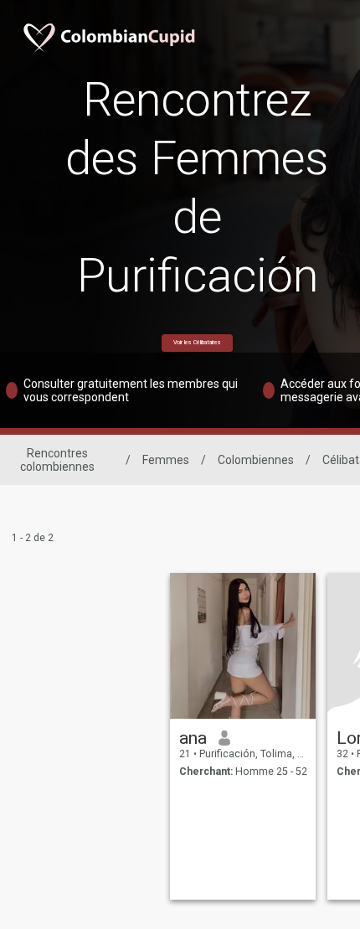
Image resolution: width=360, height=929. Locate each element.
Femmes (165, 460)
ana (193, 738)
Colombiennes (256, 460)
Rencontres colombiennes (57, 459)
